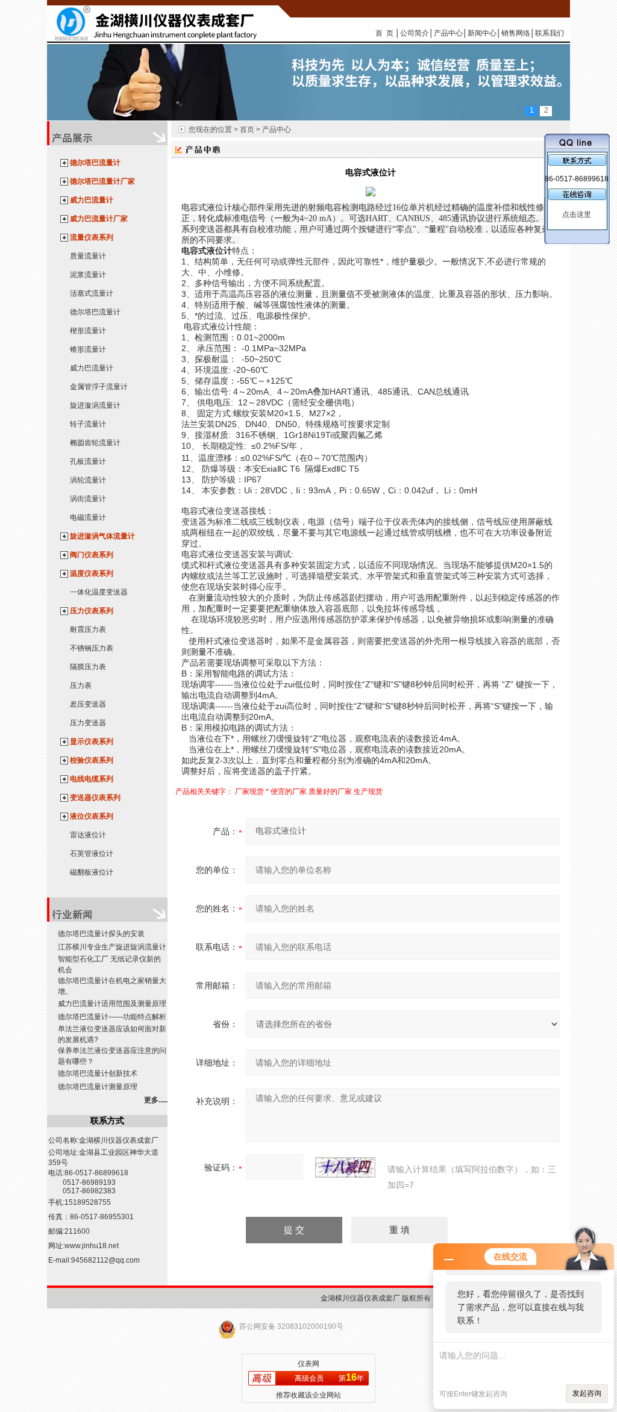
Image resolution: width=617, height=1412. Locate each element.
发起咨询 (586, 1393)
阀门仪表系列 (91, 555)
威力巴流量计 (91, 200)
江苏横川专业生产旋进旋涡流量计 (112, 947)
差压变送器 (88, 704)
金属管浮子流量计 (99, 387)
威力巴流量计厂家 (99, 218)
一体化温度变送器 (99, 592)
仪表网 (308, 1364)
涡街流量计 (88, 499)
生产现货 (368, 791)
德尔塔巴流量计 (95, 162)
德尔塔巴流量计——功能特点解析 (112, 1017)
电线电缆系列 (91, 779)
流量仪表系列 (91, 237)
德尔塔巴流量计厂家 (102, 181)
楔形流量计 (88, 330)
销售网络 (515, 33)
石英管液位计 (91, 853)
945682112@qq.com (105, 1260)
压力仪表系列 (91, 611)
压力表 (81, 685)
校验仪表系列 (91, 760)
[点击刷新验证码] (345, 1167)
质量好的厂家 (330, 791)
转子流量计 (88, 424)
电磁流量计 (88, 517)
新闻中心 (482, 33)
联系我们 (549, 33)
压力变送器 (88, 723)
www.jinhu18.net (91, 1246)
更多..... (156, 1100)
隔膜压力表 (88, 667)
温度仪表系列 (91, 573)
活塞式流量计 (91, 293)
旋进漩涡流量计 (95, 405)
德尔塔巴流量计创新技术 (97, 1073)
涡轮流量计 (88, 480)
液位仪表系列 (91, 816)
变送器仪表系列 (95, 797)
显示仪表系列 (91, 741)
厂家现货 (249, 791)
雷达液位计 (88, 835)
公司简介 (414, 33)
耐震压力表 (88, 629)
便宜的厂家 (289, 791)
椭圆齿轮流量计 (95, 443)
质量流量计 (88, 256)
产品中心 (448, 33)
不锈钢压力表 (91, 648)
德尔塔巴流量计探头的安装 (101, 933)
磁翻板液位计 (91, 872)
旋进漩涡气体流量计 (102, 536)
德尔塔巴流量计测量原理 (97, 1086)
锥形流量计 (88, 349)
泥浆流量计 (88, 274)
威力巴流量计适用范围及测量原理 (112, 1003)
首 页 (384, 33)
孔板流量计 (88, 461)
